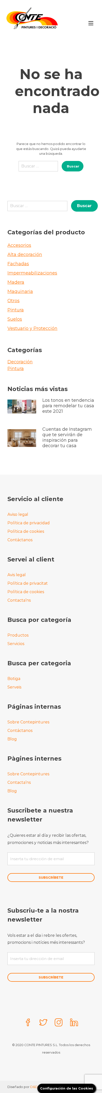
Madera (15, 282)
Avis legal (16, 574)
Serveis (14, 687)
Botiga (13, 678)
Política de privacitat (27, 583)
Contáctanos (19, 540)
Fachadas (18, 264)
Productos (17, 635)
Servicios (15, 643)
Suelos (14, 319)
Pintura (15, 310)
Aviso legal (17, 514)
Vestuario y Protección (32, 328)
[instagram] (59, 1023)
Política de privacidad (28, 523)
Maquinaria (20, 291)
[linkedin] (74, 1023)
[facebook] (28, 1023)
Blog (12, 739)
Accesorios (19, 245)
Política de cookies (25, 531)
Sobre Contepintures (28, 722)
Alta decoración (24, 254)
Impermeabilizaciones (32, 273)
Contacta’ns (19, 600)
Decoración (20, 362)
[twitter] (43, 1023)
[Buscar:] (38, 168)
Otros (13, 300)
